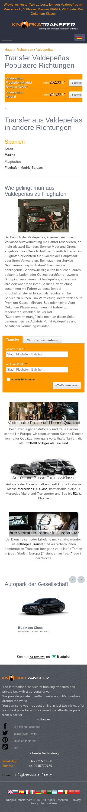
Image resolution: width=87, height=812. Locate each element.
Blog (15, 748)
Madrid (10, 155)
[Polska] (60, 792)
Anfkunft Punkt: (16, 364)
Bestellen (77, 82)
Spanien (15, 142)
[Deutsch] (38, 792)
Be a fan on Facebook (26, 727)
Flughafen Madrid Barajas (24, 167)
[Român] (66, 792)
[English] (10, 792)
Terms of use (49, 803)
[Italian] (32, 792)
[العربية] (49, 792)
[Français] (27, 792)
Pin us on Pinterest (24, 741)
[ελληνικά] (55, 792)
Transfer (12, 339)
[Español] (21, 792)
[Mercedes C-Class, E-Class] (43, 591)
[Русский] (16, 792)
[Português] (43, 792)
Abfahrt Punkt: (16, 349)
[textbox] (37, 354)
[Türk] (71, 792)
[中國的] (77, 792)
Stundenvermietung (42, 340)
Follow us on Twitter (25, 734)
